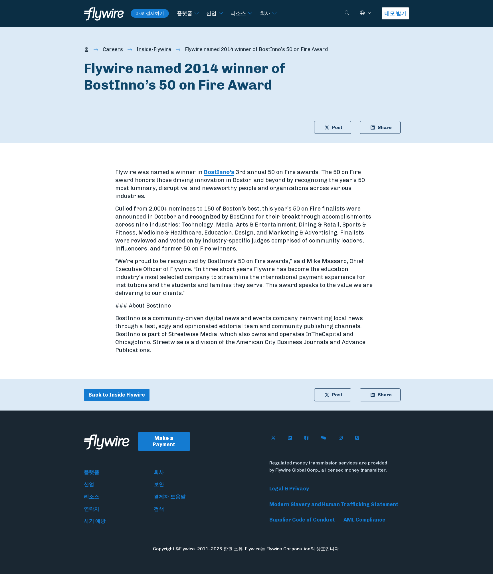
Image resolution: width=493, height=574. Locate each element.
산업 (211, 13)
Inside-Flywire (154, 49)
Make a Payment (164, 441)
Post (337, 127)
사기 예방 (95, 521)
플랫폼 (184, 13)
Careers (113, 49)
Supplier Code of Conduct (302, 520)
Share (385, 127)
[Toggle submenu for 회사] (274, 13)
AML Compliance (364, 520)
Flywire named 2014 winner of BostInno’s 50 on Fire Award (256, 49)
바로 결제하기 (150, 13)
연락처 (91, 509)
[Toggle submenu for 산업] (221, 13)
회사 (265, 13)
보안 (159, 484)
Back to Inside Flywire (116, 395)
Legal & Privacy (289, 489)
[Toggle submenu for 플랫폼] (196, 13)
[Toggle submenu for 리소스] (250, 13)
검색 (159, 509)
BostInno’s (219, 172)
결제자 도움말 (170, 497)
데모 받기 (395, 13)
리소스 (238, 13)
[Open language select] (369, 13)
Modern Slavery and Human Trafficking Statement (333, 504)
